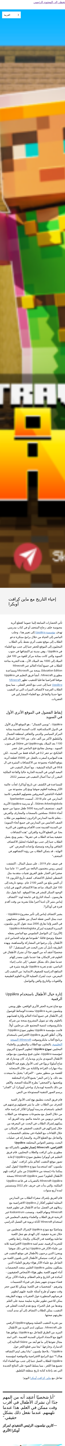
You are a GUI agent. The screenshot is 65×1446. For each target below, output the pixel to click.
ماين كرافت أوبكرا (40, 1378)
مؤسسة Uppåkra (45, 632)
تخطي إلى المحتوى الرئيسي (49, 2)
